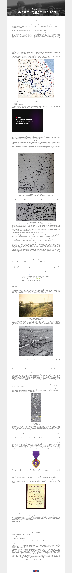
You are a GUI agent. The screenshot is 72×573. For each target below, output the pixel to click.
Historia (27, 3)
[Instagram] (38, 571)
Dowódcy (33, 3)
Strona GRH (49, 3)
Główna (22, 3)
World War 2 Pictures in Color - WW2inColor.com (37, 278)
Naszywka (38, 3)
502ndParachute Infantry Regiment (36, 10)
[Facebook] (34, 571)
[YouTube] (36, 571)
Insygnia (43, 3)
